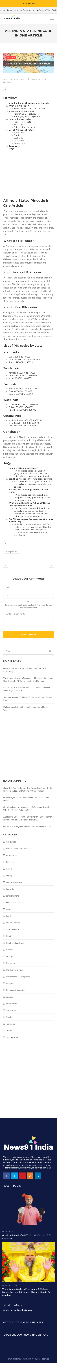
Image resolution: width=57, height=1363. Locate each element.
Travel (9, 1030)
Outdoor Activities (14, 970)
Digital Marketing (14, 882)
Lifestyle (10, 956)
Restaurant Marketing (16, 990)
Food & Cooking (13, 922)
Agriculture (11, 842)
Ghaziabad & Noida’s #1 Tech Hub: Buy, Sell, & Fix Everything (24, 669)
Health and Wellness (15, 943)
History (9, 949)
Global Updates (13, 929)
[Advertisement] (28, 174)
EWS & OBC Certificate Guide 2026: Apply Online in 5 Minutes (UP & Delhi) (26, 689)
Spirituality (11, 1010)
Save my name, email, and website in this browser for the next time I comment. (28, 606)
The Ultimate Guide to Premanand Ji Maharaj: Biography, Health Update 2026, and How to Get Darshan (28, 679)
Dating (9, 875)
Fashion (9, 909)
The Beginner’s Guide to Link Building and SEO (32, 826)
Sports (9, 1017)
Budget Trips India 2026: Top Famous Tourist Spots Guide (25, 708)
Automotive (11, 855)
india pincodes (11, 552)
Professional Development (18, 976)
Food (8, 916)
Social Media (11, 1003)
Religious (10, 983)
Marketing (10, 963)
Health (9, 936)
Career (9, 869)
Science (9, 997)
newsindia (20, 79)
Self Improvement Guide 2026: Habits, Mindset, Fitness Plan (27, 698)
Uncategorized (12, 1037)
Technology (11, 1024)
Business (10, 862)
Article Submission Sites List (18, 848)
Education (11, 57)
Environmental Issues (15, 902)
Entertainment (12, 896)
